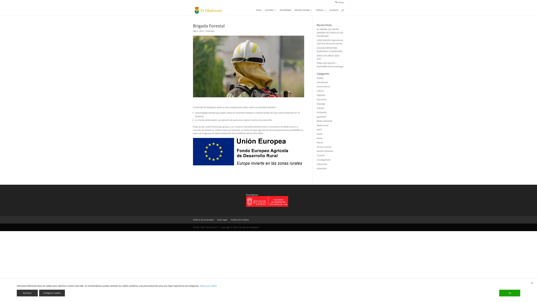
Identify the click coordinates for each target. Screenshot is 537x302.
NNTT (319, 129)
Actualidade (285, 10)
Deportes (321, 95)
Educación (321, 99)
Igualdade (321, 116)
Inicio (258, 10)
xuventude (322, 168)
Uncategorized (323, 159)
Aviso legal (222, 219)
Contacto (334, 10)
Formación (322, 112)
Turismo (320, 155)
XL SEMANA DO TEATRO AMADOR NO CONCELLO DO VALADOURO (330, 32)
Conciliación (322, 82)
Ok (509, 293)
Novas (319, 134)
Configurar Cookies (52, 293)
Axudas (320, 78)
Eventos (320, 108)
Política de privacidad (203, 219)
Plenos (320, 142)
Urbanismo (322, 164)
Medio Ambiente (324, 121)
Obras (319, 138)
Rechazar (27, 293)
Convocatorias (323, 86)
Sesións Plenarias (325, 151)
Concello (269, 10)
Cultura (319, 10)
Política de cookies (240, 219)
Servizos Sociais (302, 10)
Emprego (210, 31)
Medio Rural (322, 125)
